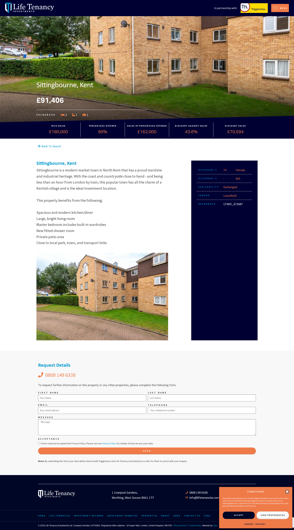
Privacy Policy (260, 524)
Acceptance (49, 438)
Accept (239, 515)
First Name (48, 392)
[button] (287, 491)
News (177, 516)
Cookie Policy (249, 524)
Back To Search (51, 146)
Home (41, 516)
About (165, 516)
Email (43, 404)
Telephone (158, 405)
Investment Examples (122, 516)
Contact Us (192, 516)
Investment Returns (89, 516)
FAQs (207, 516)
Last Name (157, 392)
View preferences (273, 515)
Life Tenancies (59, 516)
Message (46, 417)
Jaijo (215, 525)
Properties (149, 516)
